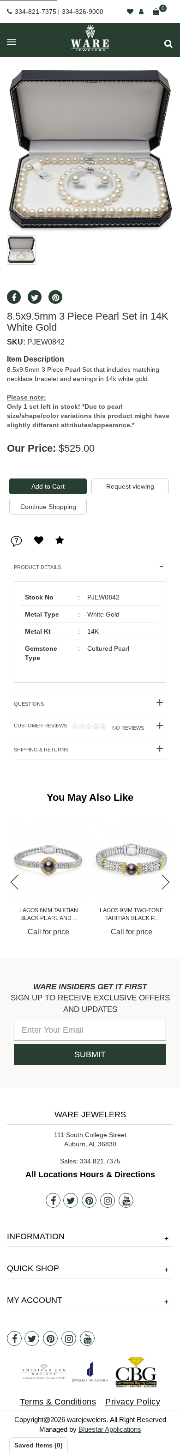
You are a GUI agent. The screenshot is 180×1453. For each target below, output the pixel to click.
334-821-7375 (35, 11)
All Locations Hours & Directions (90, 1174)
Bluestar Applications (109, 1429)
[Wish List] (130, 11)
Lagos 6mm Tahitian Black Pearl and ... (48, 914)
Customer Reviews (79, 727)
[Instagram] (107, 1200)
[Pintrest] (89, 1200)
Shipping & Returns (41, 749)
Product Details (37, 567)
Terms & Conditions (58, 1401)
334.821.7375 (100, 1161)
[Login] (141, 11)
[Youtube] (126, 1200)
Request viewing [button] (130, 486)
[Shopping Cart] (156, 11)
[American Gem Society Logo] (44, 1372)
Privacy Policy (132, 1401)
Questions (29, 704)
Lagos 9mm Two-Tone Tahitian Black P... (131, 914)
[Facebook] (53, 1200)
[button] (168, 43)
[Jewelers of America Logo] (90, 1372)
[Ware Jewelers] (90, 38)
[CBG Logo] (136, 1372)
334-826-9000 (82, 11)
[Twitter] (70, 1200)
